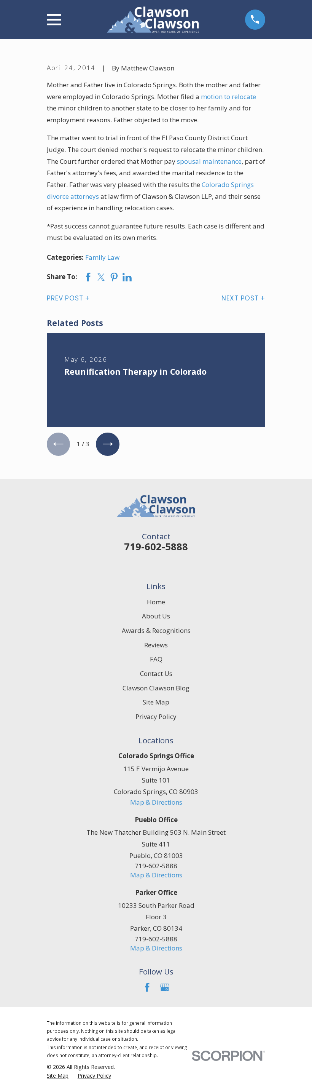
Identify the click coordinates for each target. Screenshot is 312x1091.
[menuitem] (57, 1076)
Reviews (156, 645)
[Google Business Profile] (164, 987)
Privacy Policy (156, 716)
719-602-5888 (156, 546)
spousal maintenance (209, 161)
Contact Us (156, 673)
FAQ (156, 659)
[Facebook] (147, 987)
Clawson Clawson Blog (156, 688)
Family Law (102, 257)
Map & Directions (156, 802)
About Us (156, 616)
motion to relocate (228, 96)
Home (156, 601)
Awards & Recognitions (156, 630)
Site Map (156, 702)
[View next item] (107, 444)
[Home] (153, 19)
